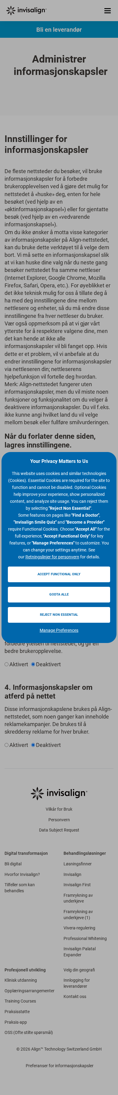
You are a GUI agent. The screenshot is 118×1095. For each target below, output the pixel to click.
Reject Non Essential (59, 615)
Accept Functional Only (59, 574)
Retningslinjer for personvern (52, 556)
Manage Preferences (59, 630)
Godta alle (59, 594)
